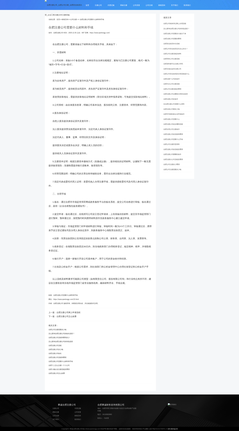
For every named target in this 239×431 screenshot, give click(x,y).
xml (169, 429)
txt (177, 429)
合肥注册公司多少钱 (56, 349)
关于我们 (174, 5)
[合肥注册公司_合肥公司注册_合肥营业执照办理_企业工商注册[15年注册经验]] (63, 10)
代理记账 (111, 5)
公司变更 (136, 5)
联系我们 (187, 5)
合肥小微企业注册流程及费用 (59, 369)
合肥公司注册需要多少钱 (57, 330)
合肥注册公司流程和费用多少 (59, 337)
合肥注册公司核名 (55, 353)
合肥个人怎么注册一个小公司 (59, 365)
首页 (87, 5)
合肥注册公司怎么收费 (66, 316)
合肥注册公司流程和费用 (57, 357)
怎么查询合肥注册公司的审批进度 (61, 341)
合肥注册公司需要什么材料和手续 (65, 295)
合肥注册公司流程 (55, 345)
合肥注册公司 (61, 44)
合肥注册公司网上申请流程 (68, 312)
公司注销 (149, 5)
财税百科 (161, 5)
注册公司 (98, 5)
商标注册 (123, 5)
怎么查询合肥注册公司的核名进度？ (61, 333)
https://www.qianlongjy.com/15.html (66, 299)
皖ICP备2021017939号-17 (158, 429)
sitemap (173, 429)
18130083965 (107, 414)
